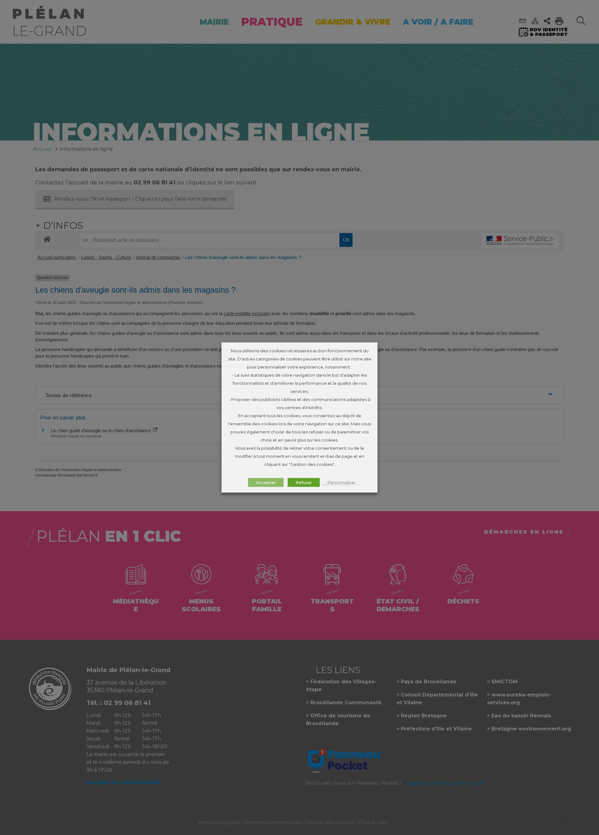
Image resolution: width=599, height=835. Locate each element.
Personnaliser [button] (341, 482)
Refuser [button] (303, 482)
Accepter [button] (266, 482)
